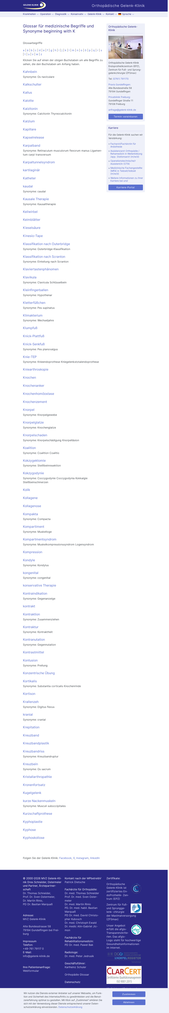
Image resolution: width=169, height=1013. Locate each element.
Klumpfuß (30, 328)
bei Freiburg (41, 930)
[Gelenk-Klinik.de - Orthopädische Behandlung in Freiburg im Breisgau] (34, 6)
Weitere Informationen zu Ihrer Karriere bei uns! (126, 179)
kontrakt (29, 606)
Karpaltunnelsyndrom (39, 162)
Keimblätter (31, 220)
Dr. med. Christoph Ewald (81, 922)
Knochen (29, 377)
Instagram (82, 858)
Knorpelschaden (35, 435)
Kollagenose (32, 506)
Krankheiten (29, 14)
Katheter (29, 178)
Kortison (29, 694)
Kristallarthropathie (37, 777)
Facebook (65, 858)
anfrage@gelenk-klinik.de (122, 109)
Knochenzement (35, 402)
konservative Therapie (39, 585)
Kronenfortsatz (34, 785)
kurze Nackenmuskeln (39, 801)
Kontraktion (31, 614)
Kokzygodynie (33, 473)
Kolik (26, 490)
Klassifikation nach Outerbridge (46, 244)
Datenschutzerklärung (70, 1007)
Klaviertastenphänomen (41, 269)
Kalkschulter (32, 84)
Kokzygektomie (34, 460)
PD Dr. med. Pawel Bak (79, 944)
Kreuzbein (30, 764)
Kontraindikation (35, 593)
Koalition (29, 448)
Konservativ (77, 14)
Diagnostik (61, 14)
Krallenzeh (31, 702)
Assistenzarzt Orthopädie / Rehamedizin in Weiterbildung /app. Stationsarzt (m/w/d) (126, 153)
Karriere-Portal (126, 187)
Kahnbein (30, 72)
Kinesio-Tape (33, 236)
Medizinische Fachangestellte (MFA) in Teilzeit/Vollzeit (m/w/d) (126, 170)
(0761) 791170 (121, 78)
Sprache (126, 14)
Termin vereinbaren (125, 116)
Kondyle (29, 560)
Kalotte (28, 101)
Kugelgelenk (32, 793)
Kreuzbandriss (33, 751)
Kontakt (110, 14)
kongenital (30, 573)
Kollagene (30, 498)
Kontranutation (34, 639)
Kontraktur (30, 627)
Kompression (32, 552)
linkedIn (95, 858)
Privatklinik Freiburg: (119, 97)
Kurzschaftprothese (37, 814)
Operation (45, 14)
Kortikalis (30, 681)
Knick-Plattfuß (33, 336)
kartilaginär (31, 170)
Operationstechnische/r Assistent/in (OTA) (123, 162)
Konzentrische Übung (39, 673)
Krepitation (31, 727)
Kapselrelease (33, 137)
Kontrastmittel (33, 652)
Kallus (27, 92)
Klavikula (29, 277)
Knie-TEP (30, 357)
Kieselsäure (31, 228)
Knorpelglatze (33, 422)
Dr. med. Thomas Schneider (82, 893)
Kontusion (30, 660)
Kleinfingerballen (35, 290)
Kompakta (30, 514)
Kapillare (29, 129)
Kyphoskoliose (33, 838)
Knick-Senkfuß (34, 344)
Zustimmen (128, 994)
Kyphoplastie (32, 822)
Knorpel (28, 410)
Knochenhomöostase (38, 394)
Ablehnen (129, 1002)
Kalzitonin (30, 109)
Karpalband (31, 145)
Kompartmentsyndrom (39, 539)
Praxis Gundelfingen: (119, 84)
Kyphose (29, 830)
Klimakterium (33, 315)
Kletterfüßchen (34, 303)
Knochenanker (33, 386)
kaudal (28, 186)
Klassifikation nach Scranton (44, 257)
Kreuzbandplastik (36, 743)
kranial (28, 714)
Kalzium (29, 121)
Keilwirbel (30, 212)
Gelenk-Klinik (94, 14)
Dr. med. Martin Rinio (78, 904)
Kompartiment (33, 527)
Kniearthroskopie (35, 369)
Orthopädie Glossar (77, 974)
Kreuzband (31, 735)
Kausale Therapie (36, 199)
